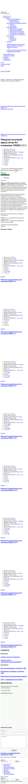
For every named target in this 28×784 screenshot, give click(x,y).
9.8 (14, 361)
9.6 (14, 519)
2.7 (14, 150)
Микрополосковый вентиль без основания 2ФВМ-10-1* (11, 385)
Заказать (3, 173)
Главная (3, 79)
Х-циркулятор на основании (17, 34)
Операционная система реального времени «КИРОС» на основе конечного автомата (16, 46)
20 (21, 154)
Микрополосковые (12, 27)
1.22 (8, 156)
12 (8, 580)
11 (7, 581)
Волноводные (10, 36)
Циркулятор (13, 26)
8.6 (14, 415)
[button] (3, 276)
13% (20, 312)
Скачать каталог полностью (10, 657)
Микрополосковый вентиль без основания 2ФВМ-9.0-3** (11, 541)
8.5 (14, 257)
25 (8, 159)
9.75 (15, 467)
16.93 (9, 423)
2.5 (8, 325)
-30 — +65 (20, 265)
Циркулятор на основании (17, 33)
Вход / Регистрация (9, 774)
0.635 (8, 271)
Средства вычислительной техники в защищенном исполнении (17, 50)
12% (20, 469)
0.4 (15, 313)
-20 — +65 (20, 157)
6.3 (14, 414)
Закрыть (3, 760)
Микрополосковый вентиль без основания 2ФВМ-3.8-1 (11, 646)
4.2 (14, 309)
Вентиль (12, 24)
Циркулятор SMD (14, 21)
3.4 (14, 622)
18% (20, 416)
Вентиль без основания (16, 28)
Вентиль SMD (14, 20)
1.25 (8, 264)
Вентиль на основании (16, 30)
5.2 (14, 311)
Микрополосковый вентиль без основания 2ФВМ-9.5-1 (11, 280)
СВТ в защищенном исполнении (12, 679)
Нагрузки (9, 41)
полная (21, 152)
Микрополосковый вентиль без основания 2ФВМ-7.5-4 (11, 593)
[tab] (15, 177)
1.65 (8, 533)
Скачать (3, 226)
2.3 (14, 149)
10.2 (15, 363)
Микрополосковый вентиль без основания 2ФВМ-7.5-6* (11, 437)
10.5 (15, 258)
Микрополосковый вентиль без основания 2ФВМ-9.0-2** (11, 489)
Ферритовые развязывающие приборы (14, 676)
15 (8, 319)
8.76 (9, 528)
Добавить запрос (5, 175)
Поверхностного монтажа (14, 19)
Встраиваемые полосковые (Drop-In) (16, 23)
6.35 (9, 371)
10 (8, 268)
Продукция (9, 79)
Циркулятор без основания (17, 31)
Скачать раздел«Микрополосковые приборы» (11, 661)
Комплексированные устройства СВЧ (13, 668)
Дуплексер (13, 40)
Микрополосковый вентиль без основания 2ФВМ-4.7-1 (11, 332)
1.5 (8, 272)
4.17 (8, 429)
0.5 (15, 153)
